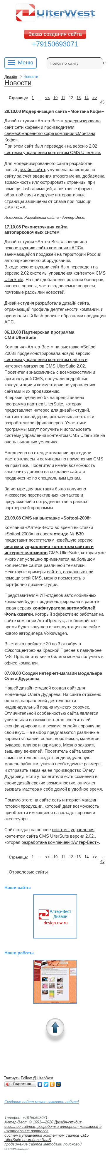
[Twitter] (46, 1084)
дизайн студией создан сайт (47, 687)
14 (86, 98)
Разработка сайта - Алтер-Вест (54, 217)
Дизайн (10, 76)
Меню (25, 62)
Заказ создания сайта (55, 34)
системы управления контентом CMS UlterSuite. (52, 152)
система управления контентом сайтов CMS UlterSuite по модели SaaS (46, 1137)
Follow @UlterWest (37, 1078)
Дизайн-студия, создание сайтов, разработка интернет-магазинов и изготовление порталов (52, 1126)
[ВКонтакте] (40, 1084)
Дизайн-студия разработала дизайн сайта (46, 302)
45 (102, 102)
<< (47, 98)
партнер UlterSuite (45, 403)
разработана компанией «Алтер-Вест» (60, 842)
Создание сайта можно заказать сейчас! (41, 1102)
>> (94, 98)
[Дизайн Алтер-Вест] (55, 916)
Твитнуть (12, 1078)
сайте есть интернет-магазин (68, 799)
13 (79, 98)
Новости (17, 83)
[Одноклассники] (52, 1084)
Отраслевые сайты (28, 871)
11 (63, 98)
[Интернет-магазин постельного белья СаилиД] (55, 982)
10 (55, 98)
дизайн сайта (31, 169)
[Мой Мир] (58, 1084)
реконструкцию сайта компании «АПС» (43, 247)
